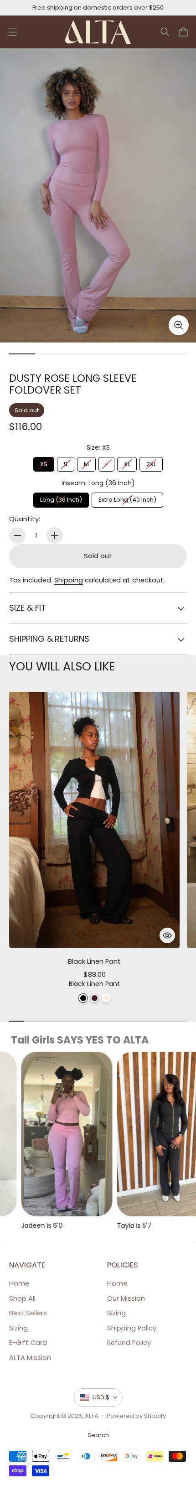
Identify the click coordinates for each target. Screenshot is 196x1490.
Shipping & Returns (49, 638)
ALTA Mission (30, 1357)
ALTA (91, 1416)
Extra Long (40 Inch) (127, 498)
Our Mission (126, 1298)
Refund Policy (129, 1342)
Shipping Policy (131, 1328)
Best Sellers (28, 1313)
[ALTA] (98, 32)
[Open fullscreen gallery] (179, 325)
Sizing (18, 1328)
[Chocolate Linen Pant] (94, 998)
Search (98, 1435)
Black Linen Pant (94, 961)
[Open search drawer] (165, 32)
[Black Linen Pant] (83, 998)
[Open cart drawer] (183, 32)
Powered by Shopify (136, 1416)
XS (44, 462)
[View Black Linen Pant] (94, 820)
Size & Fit (27, 607)
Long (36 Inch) (61, 498)
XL (127, 462)
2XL (151, 462)
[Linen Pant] (106, 998)
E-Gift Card (28, 1342)
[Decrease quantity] (17, 535)
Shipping (68, 580)
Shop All (22, 1298)
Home (19, 1283)
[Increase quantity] (54, 535)
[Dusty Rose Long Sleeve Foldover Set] (98, 195)
